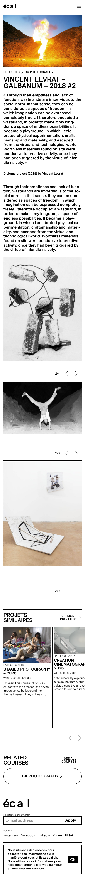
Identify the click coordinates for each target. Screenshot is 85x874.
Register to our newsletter (16, 814)
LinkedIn (44, 835)
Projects (11, 72)
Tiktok (69, 835)
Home (9, 6)
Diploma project (15, 173)
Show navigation (79, 6)
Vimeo (57, 835)
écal (16, 803)
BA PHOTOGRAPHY (39, 72)
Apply (70, 820)
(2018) (32, 173)
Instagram (10, 835)
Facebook (28, 835)
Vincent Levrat (52, 173)
